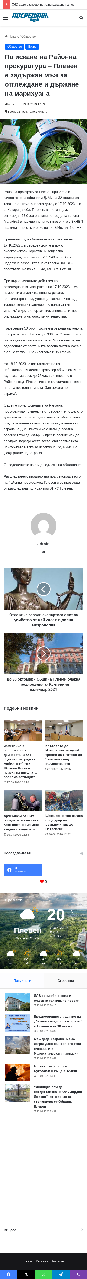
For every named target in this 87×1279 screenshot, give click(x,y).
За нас (28, 1261)
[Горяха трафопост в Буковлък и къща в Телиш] (17, 1072)
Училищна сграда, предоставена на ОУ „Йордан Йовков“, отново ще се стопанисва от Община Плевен (58, 1096)
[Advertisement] (43, 1170)
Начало (13, 36)
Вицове (10, 1230)
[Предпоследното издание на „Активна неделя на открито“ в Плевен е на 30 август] (17, 1023)
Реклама (42, 1261)
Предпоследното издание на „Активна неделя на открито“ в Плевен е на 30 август (58, 1021)
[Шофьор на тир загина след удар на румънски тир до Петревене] (64, 800)
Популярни (22, 981)
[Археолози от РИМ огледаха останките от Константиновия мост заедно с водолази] (23, 800)
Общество (28, 36)
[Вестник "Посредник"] (30, 17)
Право (32, 46)
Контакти (57, 1261)
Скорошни (66, 981)
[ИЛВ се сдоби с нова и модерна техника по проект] (17, 1002)
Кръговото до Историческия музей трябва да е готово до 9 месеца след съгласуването (63, 754)
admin (12, 104)
